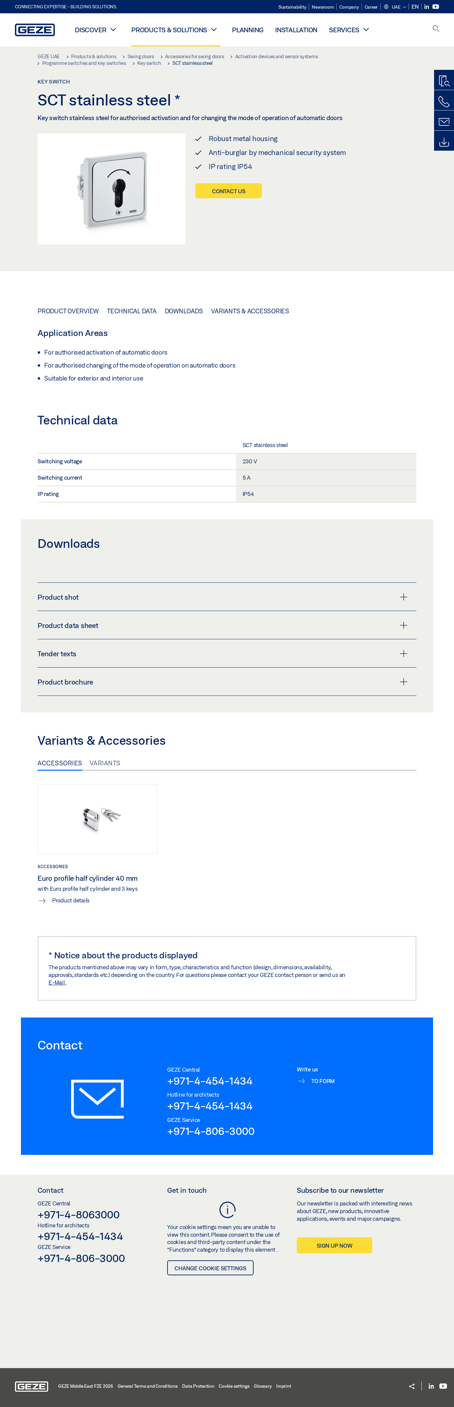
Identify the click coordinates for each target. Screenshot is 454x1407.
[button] (394, 7)
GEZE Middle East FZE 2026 (85, 1386)
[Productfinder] (444, 81)
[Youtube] (435, 7)
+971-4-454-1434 (209, 1081)
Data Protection (198, 1386)
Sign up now (334, 1245)
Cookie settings (234, 1386)
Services (344, 30)
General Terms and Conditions (148, 1386)
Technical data (132, 311)
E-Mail (57, 982)
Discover (90, 30)
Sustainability (292, 7)
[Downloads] (444, 142)
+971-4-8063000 (79, 1214)
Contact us (228, 191)
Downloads (184, 311)
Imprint (283, 1386)
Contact (50, 1190)
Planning (248, 30)
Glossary (263, 1386)
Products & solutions (169, 30)
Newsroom (323, 7)
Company (349, 7)
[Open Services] (366, 29)
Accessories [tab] (60, 763)
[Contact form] (444, 122)
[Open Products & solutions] (213, 29)
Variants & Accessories (250, 311)
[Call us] (444, 101)
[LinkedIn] (427, 7)
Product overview (68, 311)
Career (371, 7)
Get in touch (187, 1190)
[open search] (436, 29)
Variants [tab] (105, 763)
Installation (296, 30)
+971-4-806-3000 (210, 1131)
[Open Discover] (113, 29)
